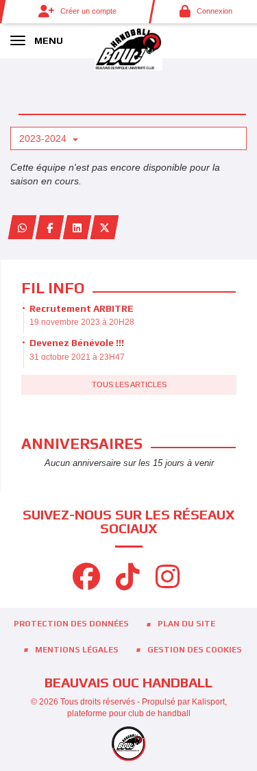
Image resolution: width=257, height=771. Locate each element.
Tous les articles (129, 384)
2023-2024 (44, 138)
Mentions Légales (77, 649)
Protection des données (71, 623)
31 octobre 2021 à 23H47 (77, 357)
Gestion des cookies (194, 649)
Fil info (52, 288)
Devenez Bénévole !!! (76, 342)
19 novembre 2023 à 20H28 (81, 322)
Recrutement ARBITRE (81, 308)
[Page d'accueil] (129, 47)
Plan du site (186, 623)
